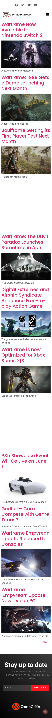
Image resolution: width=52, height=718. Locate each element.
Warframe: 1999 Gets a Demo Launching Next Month (25, 83)
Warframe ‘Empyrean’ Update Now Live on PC (23, 595)
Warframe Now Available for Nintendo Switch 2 (22, 30)
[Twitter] (29, 5)
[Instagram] (23, 5)
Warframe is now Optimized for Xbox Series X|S (23, 355)
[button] (26, 696)
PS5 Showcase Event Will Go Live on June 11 (25, 461)
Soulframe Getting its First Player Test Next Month (25, 136)
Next (47, 642)
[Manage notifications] (45, 711)
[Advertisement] (26, 207)
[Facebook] (16, 5)
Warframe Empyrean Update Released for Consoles (25, 538)
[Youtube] (36, 5)
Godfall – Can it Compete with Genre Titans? (25, 514)
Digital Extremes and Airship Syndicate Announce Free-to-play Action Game (25, 297)
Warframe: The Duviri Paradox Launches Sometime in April (25, 242)
